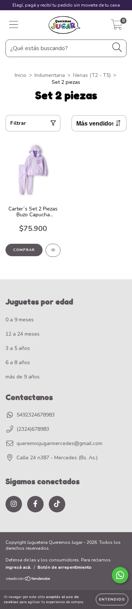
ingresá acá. (18, 567)
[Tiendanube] (28, 580)
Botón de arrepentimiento (64, 567)
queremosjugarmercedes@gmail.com (59, 443)
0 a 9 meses (20, 319)
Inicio (20, 75)
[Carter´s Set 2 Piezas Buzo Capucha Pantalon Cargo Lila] (52, 250)
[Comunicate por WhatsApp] (120, 575)
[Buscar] (117, 47)
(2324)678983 (32, 429)
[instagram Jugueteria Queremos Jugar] (14, 504)
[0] (117, 26)
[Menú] (14, 25)
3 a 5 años (18, 348)
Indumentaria (49, 75)
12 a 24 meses (23, 333)
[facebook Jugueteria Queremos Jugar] (35, 504)
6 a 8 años (18, 362)
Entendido (112, 599)
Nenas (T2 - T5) (92, 75)
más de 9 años (23, 376)
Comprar (24, 250)
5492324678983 (35, 414)
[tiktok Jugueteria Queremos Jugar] (57, 504)
